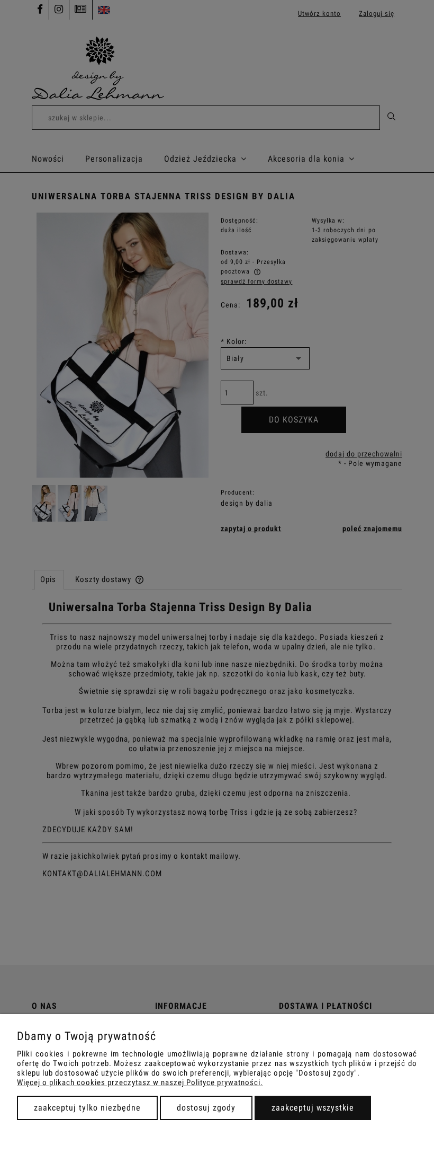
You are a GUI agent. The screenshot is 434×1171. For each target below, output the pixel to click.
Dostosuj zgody (206, 1108)
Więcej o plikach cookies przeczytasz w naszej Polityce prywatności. (140, 1082)
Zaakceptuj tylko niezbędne (87, 1108)
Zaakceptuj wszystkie (313, 1108)
